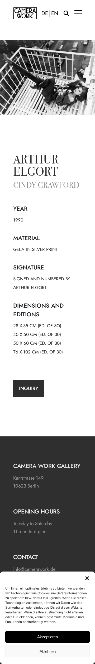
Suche (66, 13)
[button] (87, 578)
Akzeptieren (47, 637)
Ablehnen (48, 651)
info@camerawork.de (34, 569)
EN (54, 13)
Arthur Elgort (36, 166)
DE (44, 13)
